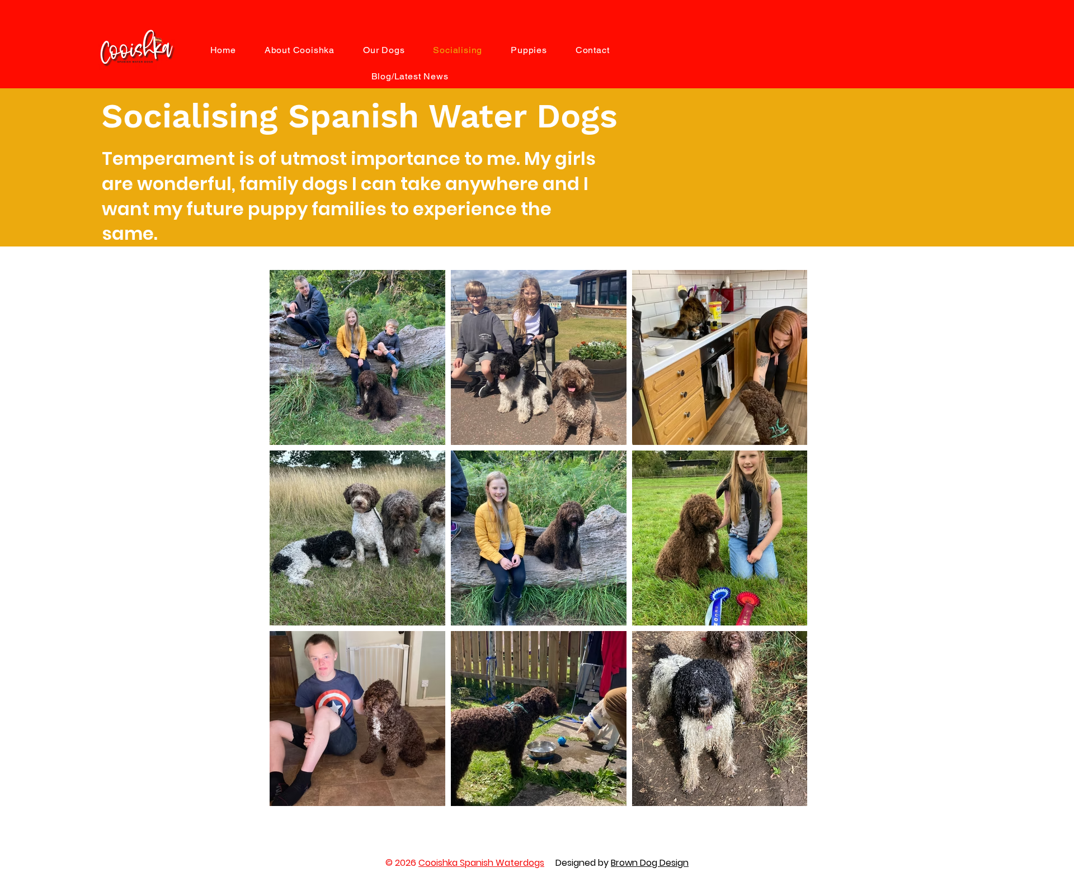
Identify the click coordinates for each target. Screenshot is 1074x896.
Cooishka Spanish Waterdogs (481, 862)
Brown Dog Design (650, 862)
